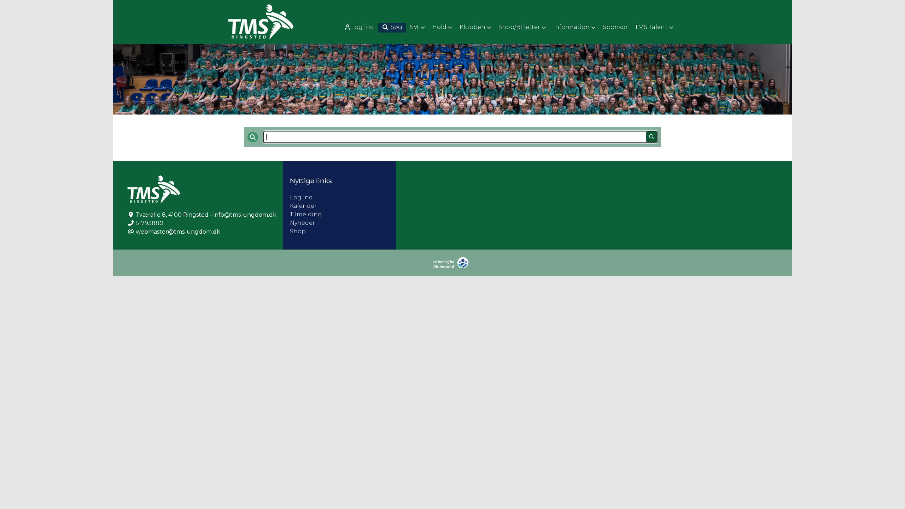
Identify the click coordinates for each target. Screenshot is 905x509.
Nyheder (302, 223)
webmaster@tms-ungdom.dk (178, 231)
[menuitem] (359, 27)
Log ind (362, 27)
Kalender (303, 206)
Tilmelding (306, 214)
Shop (298, 231)
